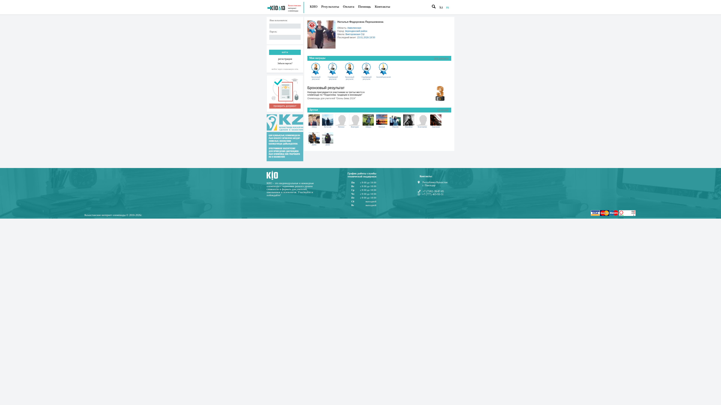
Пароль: (273, 32)
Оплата (348, 6)
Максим (395, 127)
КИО (314, 6)
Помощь (364, 6)
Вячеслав (327, 127)
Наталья (341, 127)
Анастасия (436, 127)
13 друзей (442, 110)
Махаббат (409, 127)
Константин (422, 127)
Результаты (330, 6)
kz (441, 7)
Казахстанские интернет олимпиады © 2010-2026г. (113, 215)
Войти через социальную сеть (285, 69)
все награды (441, 58)
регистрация (285, 59)
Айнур (314, 127)
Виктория (355, 127)
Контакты (382, 6)
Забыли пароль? (285, 63)
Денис (314, 145)
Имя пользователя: (279, 20)
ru (447, 7)
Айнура (368, 127)
